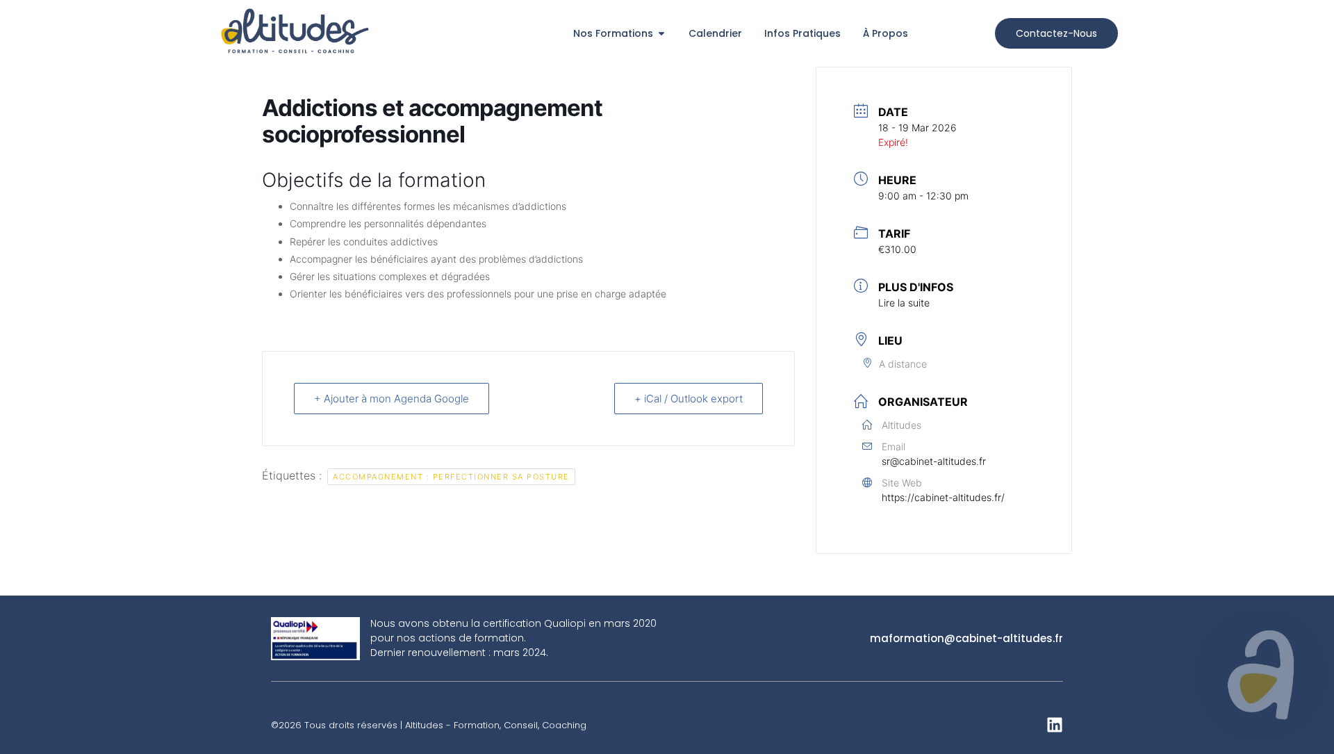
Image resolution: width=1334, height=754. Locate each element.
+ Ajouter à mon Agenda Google (391, 398)
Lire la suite (904, 303)
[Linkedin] (1054, 724)
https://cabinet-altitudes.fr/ (943, 497)
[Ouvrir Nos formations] (661, 33)
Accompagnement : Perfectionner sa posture (451, 477)
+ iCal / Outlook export (688, 398)
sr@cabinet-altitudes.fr (934, 461)
